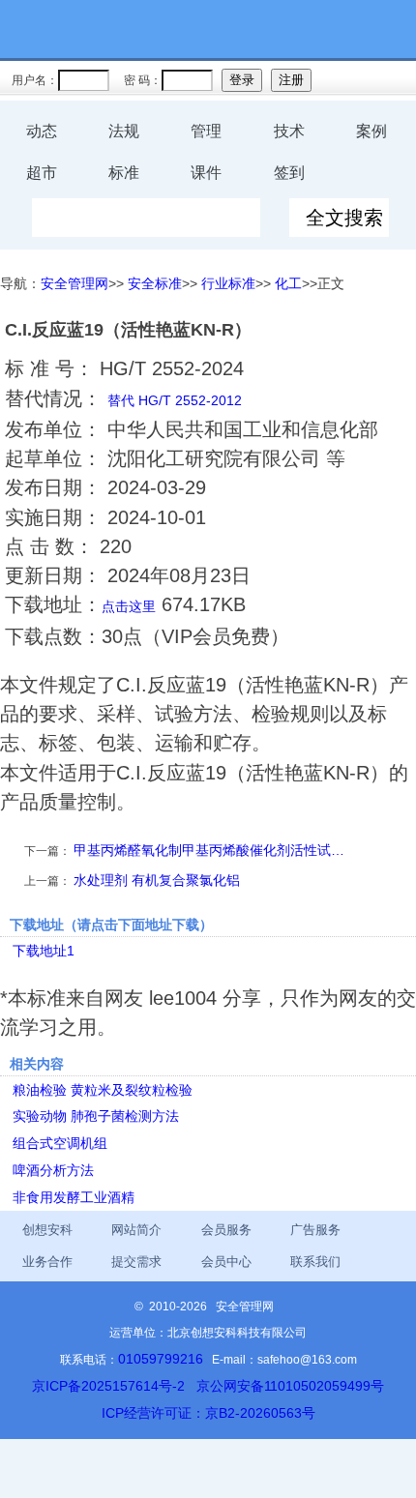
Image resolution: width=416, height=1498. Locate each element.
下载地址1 (43, 950)
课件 (206, 172)
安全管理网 (74, 283)
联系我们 (315, 1261)
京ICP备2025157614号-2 (108, 1386)
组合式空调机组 (60, 1143)
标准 (123, 172)
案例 (371, 131)
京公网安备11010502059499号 (290, 1386)
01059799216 (160, 1358)
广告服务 (315, 1229)
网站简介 (136, 1229)
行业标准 (228, 283)
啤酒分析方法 (53, 1170)
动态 (41, 131)
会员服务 (226, 1229)
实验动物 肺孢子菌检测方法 (96, 1116)
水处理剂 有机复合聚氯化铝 (157, 880)
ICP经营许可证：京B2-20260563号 (208, 1413)
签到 (289, 172)
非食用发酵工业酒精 (73, 1197)
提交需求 (136, 1261)
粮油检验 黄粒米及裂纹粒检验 (103, 1090)
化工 (288, 283)
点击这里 (129, 606)
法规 (123, 131)
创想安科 (47, 1229)
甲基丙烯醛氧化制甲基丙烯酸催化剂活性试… (209, 850)
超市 (41, 172)
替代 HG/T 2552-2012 (174, 400)
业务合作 (47, 1261)
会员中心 (226, 1261)
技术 (289, 131)
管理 (206, 131)
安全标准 (155, 283)
